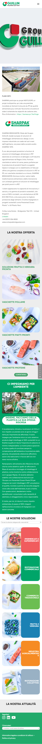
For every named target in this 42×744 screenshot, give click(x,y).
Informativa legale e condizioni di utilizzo (17, 735)
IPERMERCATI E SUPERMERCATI (31, 540)
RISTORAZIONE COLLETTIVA (32, 682)
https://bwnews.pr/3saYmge (28, 114)
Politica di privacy (8, 738)
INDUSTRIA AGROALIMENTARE (30, 653)
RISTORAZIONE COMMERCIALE (32, 568)
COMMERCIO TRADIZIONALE (32, 596)
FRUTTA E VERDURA (34, 625)
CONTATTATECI (21, 375)
